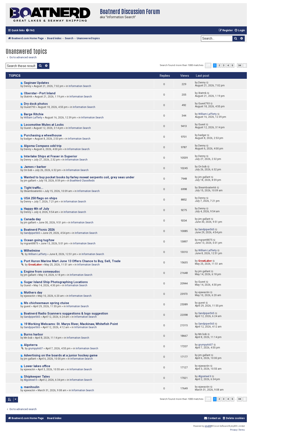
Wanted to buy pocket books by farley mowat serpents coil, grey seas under (79, 177)
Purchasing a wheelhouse (43, 135)
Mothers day (33, 292)
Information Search (80, 86)
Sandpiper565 (32, 233)
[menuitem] (30, 30)
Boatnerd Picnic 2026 (39, 230)
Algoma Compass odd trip (43, 146)
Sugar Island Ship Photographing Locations (56, 282)
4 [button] (228, 65)
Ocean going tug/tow (39, 240)
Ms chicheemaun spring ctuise (46, 303)
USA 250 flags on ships (40, 198)
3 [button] (223, 65)
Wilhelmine (32, 250)
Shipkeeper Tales (37, 376)
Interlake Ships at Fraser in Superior (50, 156)
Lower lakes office (37, 366)
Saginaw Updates (36, 83)
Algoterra (30, 345)
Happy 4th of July (36, 209)
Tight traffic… (33, 188)
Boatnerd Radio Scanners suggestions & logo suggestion (66, 313)
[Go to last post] (207, 82)
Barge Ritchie (34, 114)
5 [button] (232, 65)
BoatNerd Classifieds (82, 180)
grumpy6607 (35, 348)
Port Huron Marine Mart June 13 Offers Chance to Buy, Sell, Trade (72, 261)
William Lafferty (33, 117)
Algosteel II (30, 379)
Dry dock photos (36, 104)
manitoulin (31, 387)
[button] (208, 65)
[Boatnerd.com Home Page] (52, 14)
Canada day (32, 219)
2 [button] (219, 65)
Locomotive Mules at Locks (44, 125)
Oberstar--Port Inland (39, 93)
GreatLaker (35, 264)
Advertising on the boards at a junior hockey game (61, 355)
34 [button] (239, 65)
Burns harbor (33, 334)
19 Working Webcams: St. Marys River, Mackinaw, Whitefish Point (71, 324)
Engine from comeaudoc (42, 271)
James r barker (35, 167)
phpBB (208, 426)
